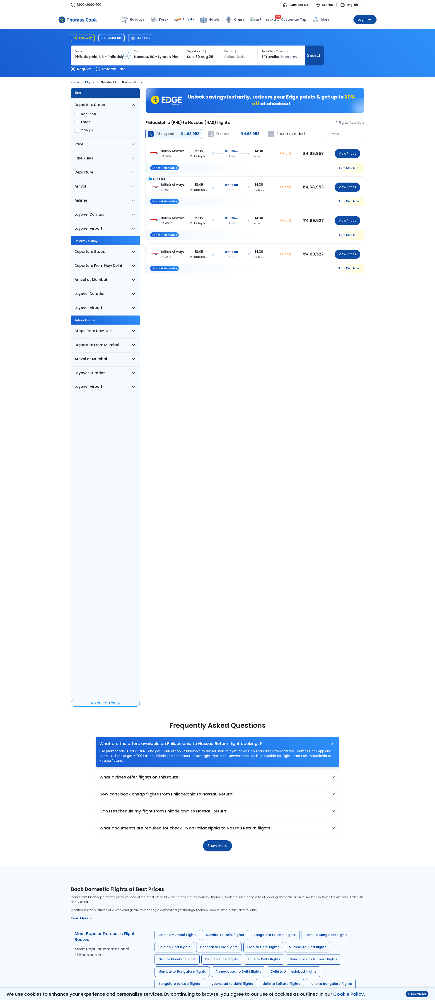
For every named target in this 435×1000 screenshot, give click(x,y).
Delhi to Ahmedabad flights (294, 971)
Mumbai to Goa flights (307, 947)
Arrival (80, 186)
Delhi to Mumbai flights (177, 935)
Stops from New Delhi (94, 330)
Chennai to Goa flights (219, 947)
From (78, 51)
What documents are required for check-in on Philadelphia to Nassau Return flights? (186, 828)
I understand (417, 994)
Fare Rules (84, 158)
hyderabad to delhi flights (231, 983)
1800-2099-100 (89, 5)
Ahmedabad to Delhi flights (238, 971)
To (136, 51)
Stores (327, 5)
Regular (84, 69)
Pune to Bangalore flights (331, 983)
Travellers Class (273, 51)
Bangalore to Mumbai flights (313, 959)
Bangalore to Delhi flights (275, 935)
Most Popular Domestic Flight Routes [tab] (105, 936)
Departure (194, 51)
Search (314, 55)
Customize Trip (291, 19)
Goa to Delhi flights (263, 947)
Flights (188, 19)
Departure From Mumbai (97, 344)
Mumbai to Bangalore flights (182, 971)
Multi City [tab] (143, 38)
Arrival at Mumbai (91, 279)
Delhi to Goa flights (174, 947)
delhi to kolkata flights (281, 983)
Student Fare (114, 69)
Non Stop (88, 114)
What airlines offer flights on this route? (140, 777)
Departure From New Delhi (98, 265)
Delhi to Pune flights (221, 959)
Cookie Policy (348, 994)
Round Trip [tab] (114, 38)
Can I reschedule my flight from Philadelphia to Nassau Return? (163, 811)
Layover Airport (88, 228)
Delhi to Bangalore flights (326, 935)
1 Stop (86, 122)
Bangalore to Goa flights (179, 983)
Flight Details (346, 168)
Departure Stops (90, 104)
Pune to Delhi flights (264, 959)
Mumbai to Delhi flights (225, 935)
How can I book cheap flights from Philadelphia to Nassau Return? (166, 794)
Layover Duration (90, 214)
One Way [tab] (85, 38)
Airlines (81, 200)
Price (79, 144)
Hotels (214, 19)
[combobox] (99, 57)
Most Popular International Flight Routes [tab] (102, 952)
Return (228, 51)
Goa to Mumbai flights (177, 959)
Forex (163, 19)
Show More (217, 845)
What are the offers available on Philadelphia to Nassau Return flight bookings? (180, 743)
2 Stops (87, 130)
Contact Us (298, 5)
